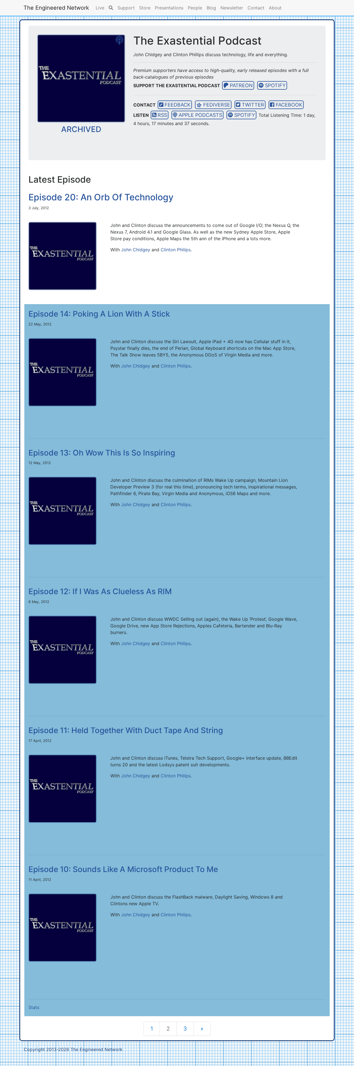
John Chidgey (135, 249)
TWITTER (252, 105)
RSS (161, 115)
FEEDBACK (177, 105)
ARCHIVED (81, 129)
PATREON (240, 85)
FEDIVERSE (216, 105)
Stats (33, 1007)
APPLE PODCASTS (199, 115)
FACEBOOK (288, 105)
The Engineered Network (56, 7)
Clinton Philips (176, 249)
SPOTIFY (275, 85)
